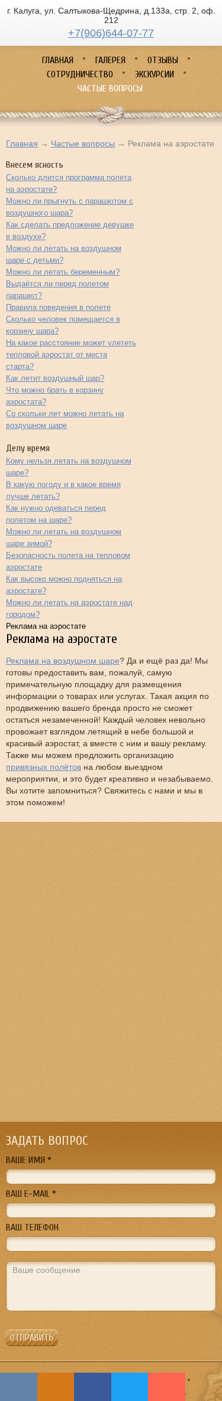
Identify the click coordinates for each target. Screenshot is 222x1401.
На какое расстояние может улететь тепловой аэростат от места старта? (71, 354)
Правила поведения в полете (58, 307)
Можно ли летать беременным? (63, 271)
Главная (22, 143)
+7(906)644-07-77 (111, 33)
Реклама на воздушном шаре (63, 660)
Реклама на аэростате (46, 626)
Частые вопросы (83, 143)
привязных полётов (43, 767)
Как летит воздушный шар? (55, 378)
